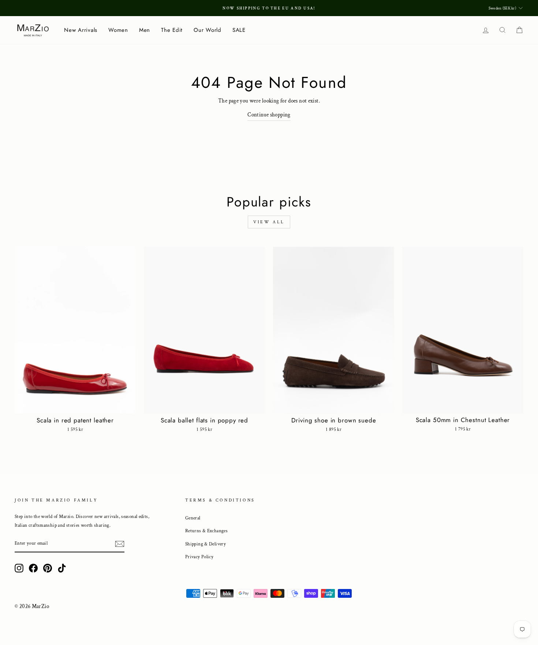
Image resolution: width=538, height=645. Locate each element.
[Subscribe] (119, 543)
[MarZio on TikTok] (61, 568)
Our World (207, 30)
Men (144, 30)
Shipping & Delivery (205, 544)
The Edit (172, 30)
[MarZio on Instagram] (19, 568)
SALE (239, 30)
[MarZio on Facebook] (33, 568)
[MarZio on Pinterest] (47, 568)
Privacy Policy (199, 557)
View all (269, 222)
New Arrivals (80, 30)
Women (118, 30)
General (193, 518)
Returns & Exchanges (206, 531)
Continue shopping (268, 114)
